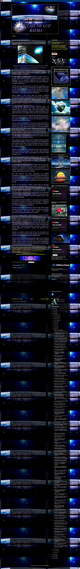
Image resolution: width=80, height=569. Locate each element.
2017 (54, 310)
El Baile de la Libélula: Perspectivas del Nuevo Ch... (60, 331)
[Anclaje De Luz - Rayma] (53, 295)
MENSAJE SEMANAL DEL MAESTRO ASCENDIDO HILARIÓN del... (59, 506)
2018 (54, 308)
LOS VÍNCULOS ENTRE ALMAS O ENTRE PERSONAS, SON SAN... (61, 497)
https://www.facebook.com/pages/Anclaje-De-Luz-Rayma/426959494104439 (30, 254)
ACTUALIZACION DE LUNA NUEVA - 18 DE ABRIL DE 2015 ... (60, 430)
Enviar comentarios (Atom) (22, 301)
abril (55, 328)
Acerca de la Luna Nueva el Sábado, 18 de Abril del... (59, 434)
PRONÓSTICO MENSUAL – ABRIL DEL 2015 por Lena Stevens (61, 523)
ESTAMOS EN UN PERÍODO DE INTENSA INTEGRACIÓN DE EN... (60, 467)
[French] (59, 59)
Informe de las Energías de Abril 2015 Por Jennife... (60, 546)
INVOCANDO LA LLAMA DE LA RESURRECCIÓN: (60, 532)
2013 (54, 556)
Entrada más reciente (17, 299)
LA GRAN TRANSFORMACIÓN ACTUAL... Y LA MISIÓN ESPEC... (60, 463)
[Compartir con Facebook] (32, 262)
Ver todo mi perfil (60, 301)
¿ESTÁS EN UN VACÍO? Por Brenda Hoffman (59, 436)
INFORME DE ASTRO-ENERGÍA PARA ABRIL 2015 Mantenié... (60, 529)
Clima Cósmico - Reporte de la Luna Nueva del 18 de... (60, 427)
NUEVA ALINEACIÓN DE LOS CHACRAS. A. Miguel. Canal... (60, 347)
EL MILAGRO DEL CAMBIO (59, 422)
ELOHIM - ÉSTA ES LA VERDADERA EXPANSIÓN (59, 448)
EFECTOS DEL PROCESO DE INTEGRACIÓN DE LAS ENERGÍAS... (60, 490)
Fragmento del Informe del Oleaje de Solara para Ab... (60, 404)
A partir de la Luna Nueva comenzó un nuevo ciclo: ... (60, 389)
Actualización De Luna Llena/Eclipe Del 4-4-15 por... (60, 526)
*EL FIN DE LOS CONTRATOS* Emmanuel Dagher (60, 392)
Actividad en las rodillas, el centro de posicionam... (59, 410)
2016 (54, 311)
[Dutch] (64, 60)
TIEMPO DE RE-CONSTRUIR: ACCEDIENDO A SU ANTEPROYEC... (60, 359)
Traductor (60, 58)
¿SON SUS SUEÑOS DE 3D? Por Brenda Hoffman (60, 370)
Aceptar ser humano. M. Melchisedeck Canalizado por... (60, 398)
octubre (56, 318)
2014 (54, 554)
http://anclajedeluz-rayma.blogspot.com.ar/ (30, 253)
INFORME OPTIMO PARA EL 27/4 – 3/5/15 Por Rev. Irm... (61, 333)
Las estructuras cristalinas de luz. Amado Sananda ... (60, 534)
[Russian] (56, 61)
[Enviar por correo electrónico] (29, 262)
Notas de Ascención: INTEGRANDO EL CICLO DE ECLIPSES (60, 481)
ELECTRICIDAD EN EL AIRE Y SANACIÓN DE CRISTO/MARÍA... (60, 477)
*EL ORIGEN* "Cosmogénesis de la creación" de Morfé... (61, 376)
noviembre (56, 316)
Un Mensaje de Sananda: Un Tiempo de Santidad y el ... (60, 344)
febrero (55, 550)
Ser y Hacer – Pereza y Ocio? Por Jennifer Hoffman (61, 416)
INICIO (14, 36)
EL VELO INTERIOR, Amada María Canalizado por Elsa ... (60, 373)
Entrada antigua (45, 299)
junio (55, 325)
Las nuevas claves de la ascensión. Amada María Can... (61, 379)
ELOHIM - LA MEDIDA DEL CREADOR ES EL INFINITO (60, 446)
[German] (64, 59)
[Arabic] (65, 62)
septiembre (56, 320)
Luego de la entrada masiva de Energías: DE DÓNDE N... (60, 494)
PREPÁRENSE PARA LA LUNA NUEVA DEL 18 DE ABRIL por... (61, 460)
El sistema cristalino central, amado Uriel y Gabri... (60, 501)
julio (55, 323)
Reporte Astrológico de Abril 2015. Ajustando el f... (60, 544)
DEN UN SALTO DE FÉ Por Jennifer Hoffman (59, 356)
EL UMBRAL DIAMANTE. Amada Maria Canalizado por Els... (60, 341)
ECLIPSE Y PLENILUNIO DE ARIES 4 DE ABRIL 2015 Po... (60, 510)
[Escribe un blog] (30, 262)
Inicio (31, 299)
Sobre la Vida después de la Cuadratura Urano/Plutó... (60, 381)
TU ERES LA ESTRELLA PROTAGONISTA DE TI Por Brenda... (60, 454)
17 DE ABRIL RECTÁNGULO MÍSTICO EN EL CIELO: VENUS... (60, 439)
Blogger (47, 565)
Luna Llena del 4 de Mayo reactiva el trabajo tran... (59, 336)
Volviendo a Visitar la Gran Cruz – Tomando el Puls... (60, 407)
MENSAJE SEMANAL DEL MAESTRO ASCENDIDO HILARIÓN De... (59, 367)
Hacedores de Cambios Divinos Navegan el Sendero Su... (60, 471)
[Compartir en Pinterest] (33, 262)
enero (55, 552)
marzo (55, 549)
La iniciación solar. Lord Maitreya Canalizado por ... (60, 515)
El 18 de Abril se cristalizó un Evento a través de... (60, 384)
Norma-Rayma (61, 299)
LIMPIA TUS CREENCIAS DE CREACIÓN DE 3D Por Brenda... (59, 474)
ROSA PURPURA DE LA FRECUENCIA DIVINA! (59, 395)
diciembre (56, 315)
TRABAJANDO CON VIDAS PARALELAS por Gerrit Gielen (60, 458)
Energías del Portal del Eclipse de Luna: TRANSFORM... (60, 513)
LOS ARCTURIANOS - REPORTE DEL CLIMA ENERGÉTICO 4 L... (61, 339)
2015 (54, 313)
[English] (54, 59)
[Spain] (55, 60)
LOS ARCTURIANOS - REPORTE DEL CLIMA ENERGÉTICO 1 (60, 451)
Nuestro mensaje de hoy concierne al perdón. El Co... (60, 521)
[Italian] (60, 60)
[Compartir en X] (31, 262)
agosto (55, 321)
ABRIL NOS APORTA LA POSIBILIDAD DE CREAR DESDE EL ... (59, 540)
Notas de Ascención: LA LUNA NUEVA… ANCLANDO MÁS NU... (60, 419)
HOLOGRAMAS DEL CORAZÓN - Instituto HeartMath (60, 424)
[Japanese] (55, 62)
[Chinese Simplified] (59, 63)
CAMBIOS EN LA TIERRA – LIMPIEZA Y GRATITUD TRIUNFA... (59, 353)
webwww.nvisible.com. (39, 250)
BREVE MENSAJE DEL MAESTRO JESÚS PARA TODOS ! (61, 387)
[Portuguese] (62, 61)
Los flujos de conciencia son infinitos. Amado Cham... (60, 518)
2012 (54, 558)
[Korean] (60, 62)
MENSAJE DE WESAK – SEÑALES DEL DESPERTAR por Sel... (60, 363)
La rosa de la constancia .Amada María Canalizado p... (61, 401)
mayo (55, 326)
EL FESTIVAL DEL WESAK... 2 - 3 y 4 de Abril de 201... (61, 350)
